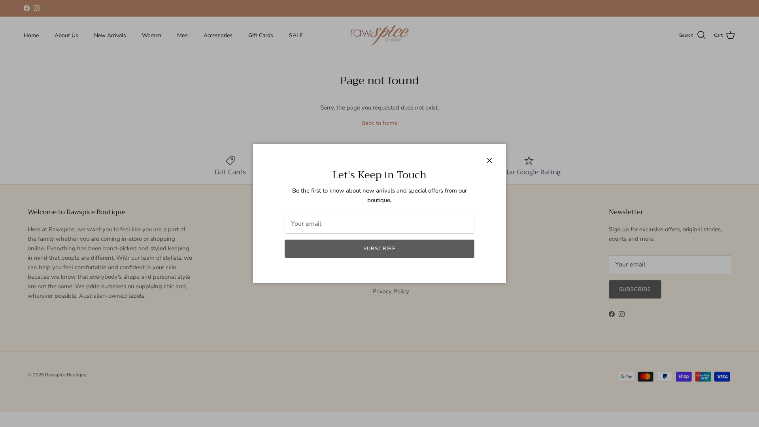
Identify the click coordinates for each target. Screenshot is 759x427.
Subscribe (379, 248)
